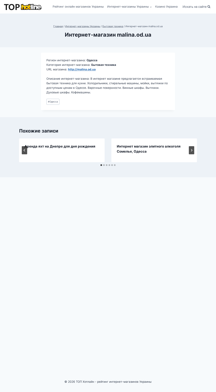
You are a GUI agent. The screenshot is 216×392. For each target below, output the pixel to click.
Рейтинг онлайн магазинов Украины (78, 6)
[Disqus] (108, 227)
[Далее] (191, 150)
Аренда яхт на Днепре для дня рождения (59, 146)
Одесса (53, 101)
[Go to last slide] (24, 150)
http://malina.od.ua (82, 69)
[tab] (101, 165)
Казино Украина (166, 6)
